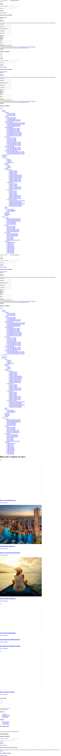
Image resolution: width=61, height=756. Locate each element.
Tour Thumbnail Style (9, 127)
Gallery (6, 207)
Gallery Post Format (11, 248)
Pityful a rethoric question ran (8, 598)
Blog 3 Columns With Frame (12, 234)
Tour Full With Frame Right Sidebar (14, 119)
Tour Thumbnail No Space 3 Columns (14, 133)
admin (6, 502)
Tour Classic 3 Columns (11, 138)
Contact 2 (9, 166)
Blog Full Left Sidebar (11, 223)
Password (2, 8)
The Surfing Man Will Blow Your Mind (10, 646)
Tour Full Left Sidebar (11, 118)
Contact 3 (9, 167)
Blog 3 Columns (10, 237)
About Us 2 (9, 160)
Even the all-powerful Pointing (8, 633)
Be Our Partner (5, 717)
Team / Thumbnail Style (11, 210)
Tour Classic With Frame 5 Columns (14, 145)
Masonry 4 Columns (13, 183)
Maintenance (7, 213)
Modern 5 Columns (13, 194)
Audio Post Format (10, 247)
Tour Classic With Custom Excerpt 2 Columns (16, 151)
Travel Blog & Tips (6, 715)
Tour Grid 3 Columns (11, 114)
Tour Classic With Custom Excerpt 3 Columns (16, 152)
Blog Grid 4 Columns (11, 228)
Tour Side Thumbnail (9, 121)
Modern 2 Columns (13, 191)
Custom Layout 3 (10, 245)
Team (6, 208)
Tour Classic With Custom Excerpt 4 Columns (16, 153)
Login (1, 53)
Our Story (4, 714)
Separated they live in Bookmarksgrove (10, 639)
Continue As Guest (3, 755)
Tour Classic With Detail (9, 146)
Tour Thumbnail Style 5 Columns (13, 131)
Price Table (7, 212)
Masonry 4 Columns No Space (15, 186)
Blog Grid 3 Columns (11, 227)
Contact (6, 164)
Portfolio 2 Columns (13, 170)
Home (3, 110)
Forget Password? (3, 12)
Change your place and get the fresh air (10, 552)
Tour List (4, 111)
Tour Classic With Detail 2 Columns (14, 147)
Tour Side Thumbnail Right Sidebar (14, 125)
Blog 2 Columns (10, 236)
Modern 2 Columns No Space (15, 195)
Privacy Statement (32, 46)
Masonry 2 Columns (13, 185)
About (6, 158)
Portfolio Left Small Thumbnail (15, 204)
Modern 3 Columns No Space (15, 196)
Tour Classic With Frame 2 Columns (14, 142)
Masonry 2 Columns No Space (15, 188)
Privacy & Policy (5, 722)
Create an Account (3, 17)
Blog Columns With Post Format (13, 240)
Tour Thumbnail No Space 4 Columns (14, 134)
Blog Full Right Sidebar (11, 221)
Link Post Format (10, 250)
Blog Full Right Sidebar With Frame (14, 218)
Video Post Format (10, 252)
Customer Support (5, 721)
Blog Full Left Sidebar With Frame (13, 219)
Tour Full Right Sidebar (11, 117)
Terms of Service (23, 46)
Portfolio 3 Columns (13, 171)
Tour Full (6, 116)
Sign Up (1, 750)
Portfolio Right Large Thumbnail (16, 202)
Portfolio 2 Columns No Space (15, 178)
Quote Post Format (10, 251)
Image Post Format (10, 249)
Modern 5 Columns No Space (15, 198)
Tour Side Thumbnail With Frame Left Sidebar (16, 124)
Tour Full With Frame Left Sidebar (13, 120)
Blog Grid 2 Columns (11, 226)
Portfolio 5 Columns (13, 174)
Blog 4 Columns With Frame (12, 235)
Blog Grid (7, 225)
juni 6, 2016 (2, 502)
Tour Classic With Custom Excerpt (11, 150)
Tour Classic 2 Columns (11, 137)
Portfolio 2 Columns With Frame (16, 175)
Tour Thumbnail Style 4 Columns (13, 130)
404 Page (6, 215)
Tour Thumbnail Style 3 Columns (13, 129)
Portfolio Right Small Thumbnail (16, 205)
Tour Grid (7, 112)
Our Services (7, 163)
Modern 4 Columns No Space (15, 197)
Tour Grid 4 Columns (11, 115)
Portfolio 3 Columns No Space (15, 179)
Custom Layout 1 (10, 243)
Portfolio (6, 168)
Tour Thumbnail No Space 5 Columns (14, 135)
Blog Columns (7, 232)
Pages (3, 157)
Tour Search (4, 154)
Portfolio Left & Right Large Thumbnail (17, 200)
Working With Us (5, 716)
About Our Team (10, 162)
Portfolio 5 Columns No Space (15, 181)
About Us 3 (9, 161)
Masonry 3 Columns (13, 184)
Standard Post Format (11, 242)
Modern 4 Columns (13, 193)
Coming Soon (7, 214)
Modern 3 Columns (13, 192)
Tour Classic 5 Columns (11, 141)
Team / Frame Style (10, 211)
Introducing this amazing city (7, 546)
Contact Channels (5, 723)
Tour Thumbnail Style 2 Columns (13, 128)
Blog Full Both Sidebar (11, 224)
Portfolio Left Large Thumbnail (15, 201)
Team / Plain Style (10, 209)
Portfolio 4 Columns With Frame (16, 177)
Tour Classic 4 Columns (11, 139)
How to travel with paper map (7, 500)
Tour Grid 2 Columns (11, 113)
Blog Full (6, 217)
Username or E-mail (4, 738)
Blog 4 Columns (10, 238)
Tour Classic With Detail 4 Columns (14, 149)
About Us (9, 159)
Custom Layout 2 (10, 244)
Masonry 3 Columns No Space (15, 187)
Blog (3, 216)
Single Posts (7, 241)
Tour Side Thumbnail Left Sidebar (13, 126)
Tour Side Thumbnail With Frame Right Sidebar (16, 122)
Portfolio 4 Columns (13, 172)
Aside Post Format (10, 246)
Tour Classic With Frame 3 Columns (14, 143)
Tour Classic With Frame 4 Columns (14, 144)
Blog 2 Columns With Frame (12, 233)
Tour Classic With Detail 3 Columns (14, 148)
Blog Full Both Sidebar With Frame (14, 220)
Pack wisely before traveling (7, 692)
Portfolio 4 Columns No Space (15, 180)
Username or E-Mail (4, 6)
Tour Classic (7, 136)
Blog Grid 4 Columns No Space (13, 231)
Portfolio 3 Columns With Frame (16, 176)
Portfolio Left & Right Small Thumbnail (17, 203)
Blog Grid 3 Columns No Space (13, 230)
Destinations (4, 155)
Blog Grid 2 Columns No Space (13, 229)
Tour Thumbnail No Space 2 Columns (14, 132)
